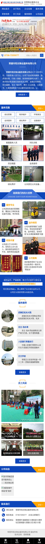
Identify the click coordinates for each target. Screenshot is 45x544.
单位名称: (10, 510)
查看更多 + (22, 95)
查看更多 (22, 372)
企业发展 (28, 9)
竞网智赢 (26, 535)
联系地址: (10, 520)
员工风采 (17, 14)
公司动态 (39, 14)
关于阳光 (17, 9)
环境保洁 (37, 114)
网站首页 (5, 9)
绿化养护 (22, 121)
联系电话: (10, 515)
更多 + (40, 108)
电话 (16, 542)
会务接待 (8, 121)
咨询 (28, 542)
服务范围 (39, 9)
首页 (5, 542)
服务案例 (28, 14)
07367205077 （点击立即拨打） (28, 515)
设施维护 (37, 121)
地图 (39, 542)
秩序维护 (22, 114)
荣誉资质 (5, 14)
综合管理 (8, 114)
